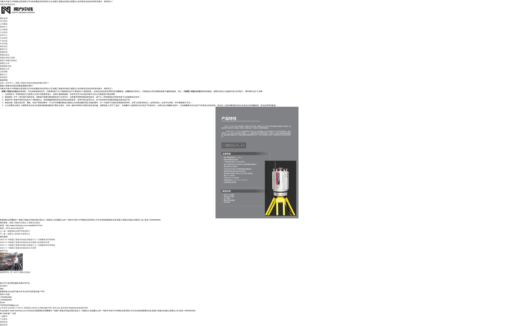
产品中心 (20, 307)
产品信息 (3, 40)
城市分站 (56, 307)
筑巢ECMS (83, 307)
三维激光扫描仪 (33, 222)
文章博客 (3, 71)
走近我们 (12, 307)
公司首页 (3, 307)
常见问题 (3, 43)
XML (50, 307)
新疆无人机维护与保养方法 (18, 233)
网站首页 (3, 18)
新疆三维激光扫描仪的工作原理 (18, 247)
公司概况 (3, 23)
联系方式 (36, 307)
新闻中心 (3, 26)
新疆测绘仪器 (46, 1)
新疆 (14, 313)
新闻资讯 (28, 307)
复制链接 (31, 310)
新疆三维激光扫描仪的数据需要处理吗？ (32, 82)
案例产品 (3, 49)
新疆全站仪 (4, 54)
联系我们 (3, 77)
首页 (2, 82)
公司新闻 (3, 29)
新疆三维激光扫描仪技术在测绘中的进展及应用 (24, 242)
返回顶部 (64, 307)
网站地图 (44, 307)
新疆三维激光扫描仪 (8, 60)
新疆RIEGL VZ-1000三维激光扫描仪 (15, 272)
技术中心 (3, 35)
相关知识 (3, 46)
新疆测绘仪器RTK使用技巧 (18, 231)
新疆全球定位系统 (7, 57)
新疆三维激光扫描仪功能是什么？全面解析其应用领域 (27, 239)
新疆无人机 (4, 63)
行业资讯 (3, 32)
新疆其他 (3, 52)
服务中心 (3, 74)
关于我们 (3, 21)
